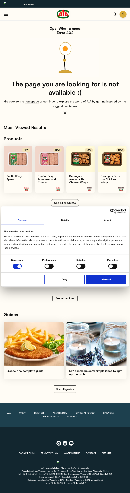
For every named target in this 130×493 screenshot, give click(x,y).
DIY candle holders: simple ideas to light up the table (96, 372)
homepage (32, 101)
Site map (107, 453)
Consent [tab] (22, 220)
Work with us (72, 453)
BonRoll (39, 413)
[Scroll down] (65, 112)
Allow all (106, 279)
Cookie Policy (27, 453)
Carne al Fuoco (85, 413)
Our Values (28, 4)
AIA (9, 413)
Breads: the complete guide (24, 371)
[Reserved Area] (123, 14)
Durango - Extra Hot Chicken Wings (110, 179)
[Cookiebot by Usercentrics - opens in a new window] (112, 211)
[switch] (49, 266)
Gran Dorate (51, 416)
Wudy (22, 413)
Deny (64, 279)
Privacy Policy (49, 453)
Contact (91, 453)
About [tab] (107, 220)
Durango (72, 416)
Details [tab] (65, 220)
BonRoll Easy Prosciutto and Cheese (47, 179)
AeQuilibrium (60, 413)
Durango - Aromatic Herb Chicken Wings (78, 179)
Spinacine (108, 413)
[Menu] (6, 14)
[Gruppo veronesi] (65, 463)
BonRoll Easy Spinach (14, 177)
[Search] (114, 14)
